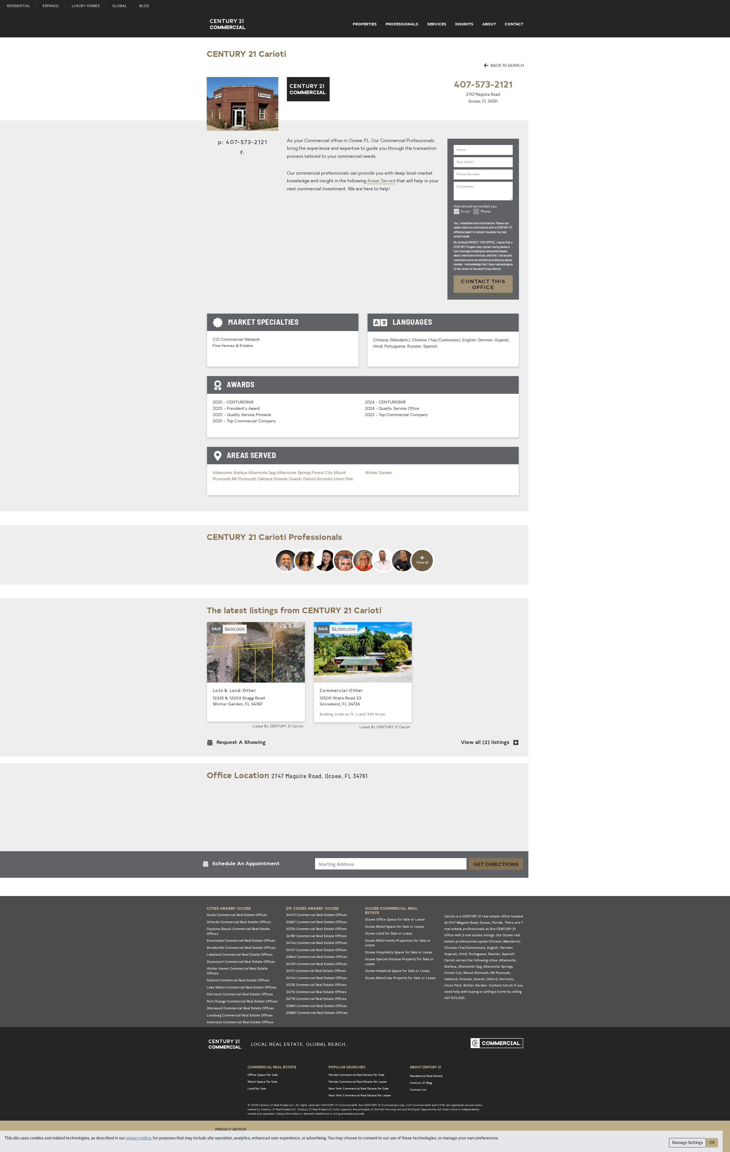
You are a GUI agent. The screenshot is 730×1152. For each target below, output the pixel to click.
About (489, 24)
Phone (486, 211)
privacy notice (138, 1138)
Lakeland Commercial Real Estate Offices (240, 954)
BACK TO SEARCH (507, 65)
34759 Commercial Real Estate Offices (316, 964)
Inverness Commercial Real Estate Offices (240, 1022)
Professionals (402, 24)
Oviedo (296, 479)
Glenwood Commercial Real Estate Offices (240, 1008)
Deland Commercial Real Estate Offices (238, 980)
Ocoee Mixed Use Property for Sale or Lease (400, 978)
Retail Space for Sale (262, 1082)
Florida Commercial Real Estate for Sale (356, 1075)
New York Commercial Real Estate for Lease (359, 1095)
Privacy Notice (231, 1129)
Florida (497, 922)
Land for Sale (257, 1088)
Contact (514, 24)
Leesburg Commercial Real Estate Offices (240, 1015)
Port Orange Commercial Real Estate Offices (242, 1001)
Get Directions (495, 863)
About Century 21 (425, 1067)
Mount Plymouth (476, 973)
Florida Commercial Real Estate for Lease (357, 1082)
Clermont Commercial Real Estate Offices (240, 994)
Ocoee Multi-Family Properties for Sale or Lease (398, 942)
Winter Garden (378, 473)
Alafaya (240, 473)
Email (465, 211)
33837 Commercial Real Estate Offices (316, 922)
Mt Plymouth (244, 479)
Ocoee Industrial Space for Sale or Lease (397, 971)
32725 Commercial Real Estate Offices (316, 984)
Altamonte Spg (262, 473)
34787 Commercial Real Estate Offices (316, 936)
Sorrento (325, 479)
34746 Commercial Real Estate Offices (316, 943)
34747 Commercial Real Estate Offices (316, 950)
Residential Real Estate (426, 1076)
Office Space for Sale (263, 1075)
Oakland (265, 479)
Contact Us (418, 1090)
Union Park (343, 479)
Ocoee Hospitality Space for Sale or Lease (398, 952)
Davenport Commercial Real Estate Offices (241, 961)
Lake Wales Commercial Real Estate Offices (241, 987)
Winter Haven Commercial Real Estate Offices (237, 970)
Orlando (281, 479)
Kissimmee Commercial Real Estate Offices (241, 940)
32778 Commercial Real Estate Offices (316, 998)
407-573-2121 (483, 84)
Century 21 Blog (421, 1083)
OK (712, 1142)
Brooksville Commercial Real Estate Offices (241, 947)
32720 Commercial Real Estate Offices (316, 929)
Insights (464, 24)
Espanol (51, 6)
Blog (144, 6)
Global (119, 6)
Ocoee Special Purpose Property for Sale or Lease (399, 961)
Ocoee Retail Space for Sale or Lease (394, 926)
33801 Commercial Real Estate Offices (316, 1006)
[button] (238, 743)
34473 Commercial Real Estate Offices (316, 915)
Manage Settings (687, 1142)
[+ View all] (354, 572)
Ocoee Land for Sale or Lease (388, 933)
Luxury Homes (86, 6)
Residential (18, 6)
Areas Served (381, 181)
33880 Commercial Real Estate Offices (317, 1012)
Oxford (310, 479)
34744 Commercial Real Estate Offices (316, 978)
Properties (365, 24)
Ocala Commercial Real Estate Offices (237, 915)
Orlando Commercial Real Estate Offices (239, 922)
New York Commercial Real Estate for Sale (358, 1088)
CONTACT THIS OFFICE (483, 284)
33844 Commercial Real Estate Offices (316, 957)
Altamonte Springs (294, 473)
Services (436, 24)
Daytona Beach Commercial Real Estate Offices (238, 931)
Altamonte (223, 473)
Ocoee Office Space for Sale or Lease (395, 919)
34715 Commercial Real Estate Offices (316, 992)
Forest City (323, 473)
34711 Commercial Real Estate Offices (316, 971)
